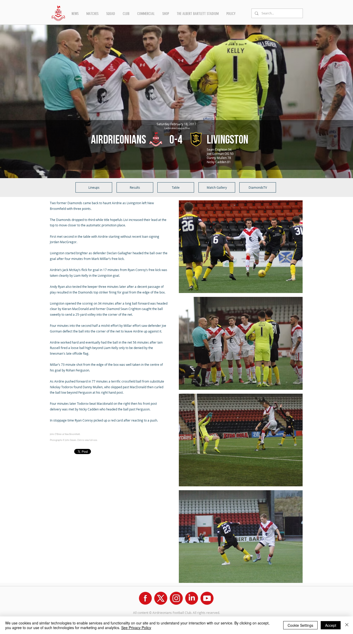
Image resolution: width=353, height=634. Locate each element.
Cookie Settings (300, 625)
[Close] (347, 625)
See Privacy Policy (136, 627)
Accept (330, 625)
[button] (75, 13)
